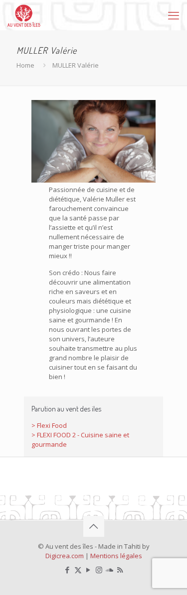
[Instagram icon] (99, 570)
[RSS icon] (120, 570)
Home (25, 65)
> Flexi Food (49, 425)
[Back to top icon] (93, 526)
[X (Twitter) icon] (78, 570)
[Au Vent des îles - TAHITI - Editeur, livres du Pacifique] (23, 14)
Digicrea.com (64, 555)
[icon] (109, 570)
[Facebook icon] (67, 570)
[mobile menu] (173, 14)
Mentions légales (116, 555)
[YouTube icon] (88, 570)
